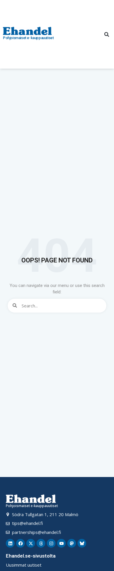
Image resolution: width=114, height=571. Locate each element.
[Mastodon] (71, 543)
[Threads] (41, 543)
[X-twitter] (30, 543)
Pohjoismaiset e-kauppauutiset (28, 38)
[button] (106, 34)
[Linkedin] (10, 543)
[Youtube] (61, 543)
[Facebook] (20, 543)
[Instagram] (51, 543)
